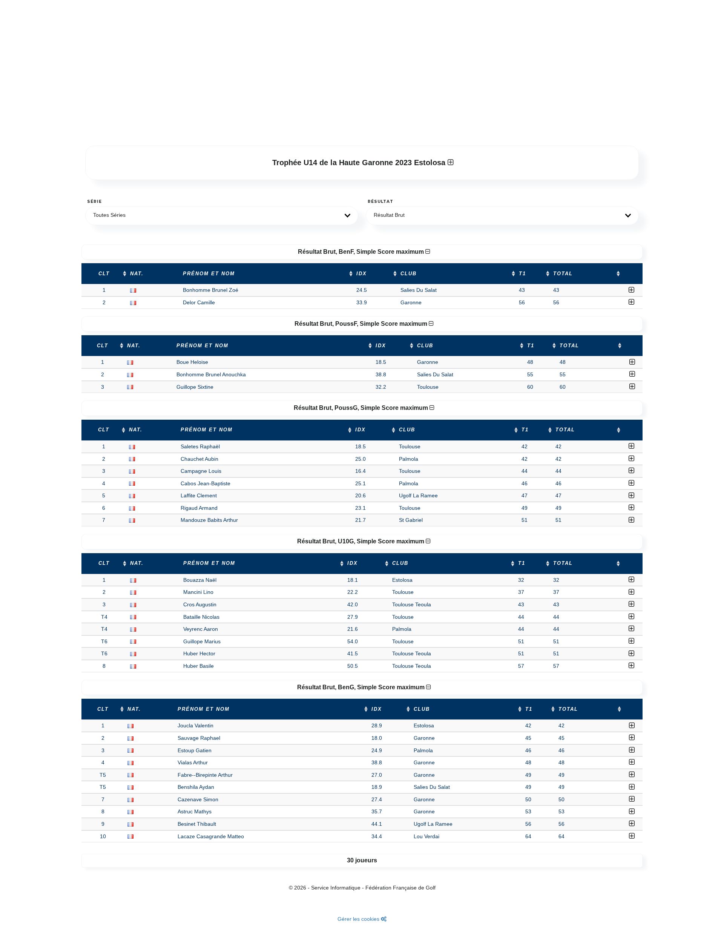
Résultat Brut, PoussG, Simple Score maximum (361, 408)
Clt (104, 273)
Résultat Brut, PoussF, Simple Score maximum (362, 324)
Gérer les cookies (359, 919)
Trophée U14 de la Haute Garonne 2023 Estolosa (360, 162)
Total (563, 273)
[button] (221, 215)
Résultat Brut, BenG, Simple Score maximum (361, 687)
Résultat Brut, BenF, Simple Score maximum (361, 251)
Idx (361, 273)
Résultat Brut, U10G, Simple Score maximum (361, 541)
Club (408, 273)
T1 (522, 273)
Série (94, 201)
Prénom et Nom (209, 273)
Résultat (380, 201)
